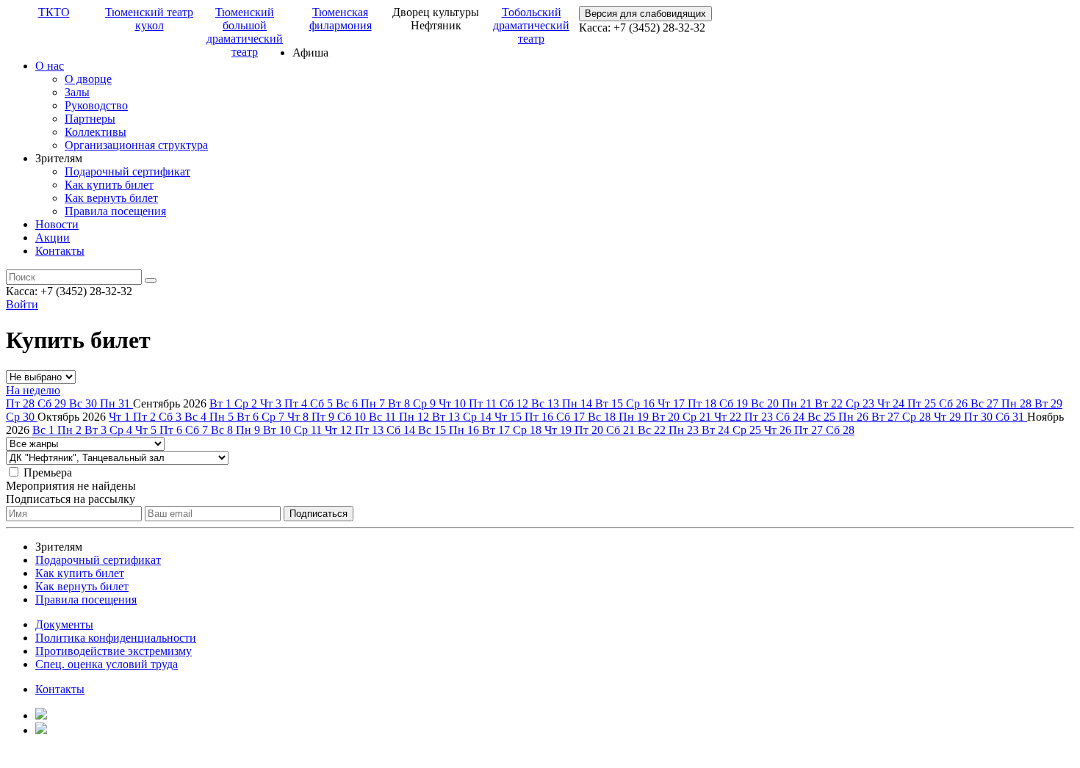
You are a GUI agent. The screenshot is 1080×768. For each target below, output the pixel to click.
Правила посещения (115, 211)
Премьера (48, 472)
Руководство (96, 105)
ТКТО (54, 12)
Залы (77, 92)
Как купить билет (109, 184)
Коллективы (95, 132)
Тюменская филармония (340, 19)
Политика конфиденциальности (115, 637)
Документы (64, 624)
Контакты (59, 250)
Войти (22, 304)
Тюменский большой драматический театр (244, 32)
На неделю (33, 390)
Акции (52, 237)
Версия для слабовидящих (645, 13)
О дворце (88, 79)
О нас (49, 65)
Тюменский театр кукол (149, 19)
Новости (57, 224)
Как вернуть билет (111, 198)
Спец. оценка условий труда (106, 664)
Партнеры (90, 118)
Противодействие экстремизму (113, 651)
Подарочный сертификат (127, 171)
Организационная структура (136, 145)
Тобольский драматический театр (531, 25)
